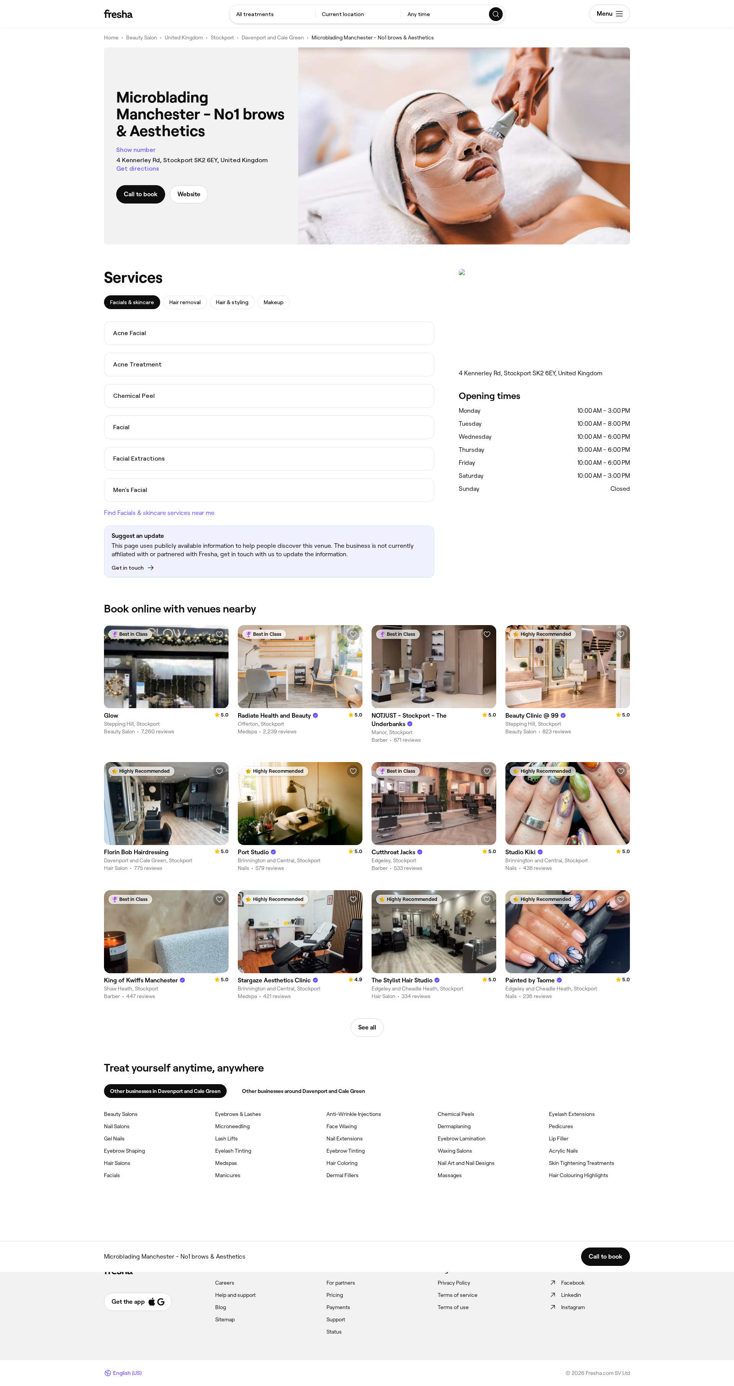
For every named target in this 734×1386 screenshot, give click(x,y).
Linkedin (571, 1295)
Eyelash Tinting (233, 1151)
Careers (224, 1283)
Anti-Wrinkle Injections (353, 1114)
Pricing (334, 1295)
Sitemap (225, 1319)
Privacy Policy (454, 1283)
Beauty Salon (141, 37)
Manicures (227, 1175)
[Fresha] (118, 14)
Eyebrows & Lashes (238, 1114)
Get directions (137, 168)
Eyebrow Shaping (124, 1151)
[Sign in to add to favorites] (219, 634)
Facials (112, 1175)
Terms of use (453, 1307)
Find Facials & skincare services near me (159, 513)
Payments (338, 1307)
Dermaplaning (454, 1126)
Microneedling (232, 1126)
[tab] (132, 302)
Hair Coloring (341, 1163)
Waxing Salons (455, 1151)
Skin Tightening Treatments (581, 1163)
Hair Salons (117, 1163)
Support (335, 1319)
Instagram (573, 1307)
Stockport (222, 37)
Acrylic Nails (563, 1151)
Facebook (573, 1283)
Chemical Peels (456, 1114)
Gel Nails (114, 1138)
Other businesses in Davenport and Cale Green (165, 1091)
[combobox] (272, 14)
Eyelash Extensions (572, 1114)
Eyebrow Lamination (462, 1138)
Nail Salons (117, 1126)
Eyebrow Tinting (345, 1151)
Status (334, 1332)
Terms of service (457, 1295)
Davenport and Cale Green (273, 37)
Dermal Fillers (342, 1175)
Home (111, 37)
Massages (450, 1175)
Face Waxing (341, 1126)
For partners (340, 1283)
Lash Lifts (226, 1138)
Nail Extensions (344, 1138)
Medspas (226, 1163)
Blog (220, 1307)
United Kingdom (184, 37)
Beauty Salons (121, 1114)
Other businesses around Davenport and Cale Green (303, 1091)
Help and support (235, 1295)
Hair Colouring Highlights (578, 1175)
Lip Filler (558, 1138)
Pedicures (561, 1126)
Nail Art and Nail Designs (466, 1163)
